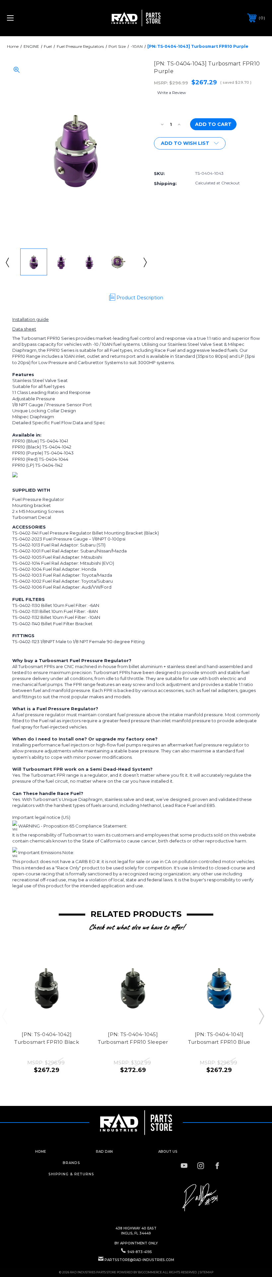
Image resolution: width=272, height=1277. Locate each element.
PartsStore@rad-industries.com (139, 1260)
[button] (201, 1197)
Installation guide (30, 319)
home (40, 1151)
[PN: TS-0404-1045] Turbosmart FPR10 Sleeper (133, 1038)
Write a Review (171, 92)
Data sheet (24, 329)
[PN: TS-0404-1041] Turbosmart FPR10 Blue (219, 1038)
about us (167, 1151)
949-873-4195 (139, 1252)
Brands (71, 1163)
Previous (7, 262)
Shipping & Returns (71, 1174)
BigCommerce (150, 1272)
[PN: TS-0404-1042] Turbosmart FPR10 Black (46, 1038)
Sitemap (206, 1272)
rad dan (104, 1151)
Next (145, 262)
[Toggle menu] (33, 18)
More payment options (180, 158)
